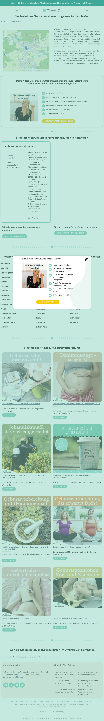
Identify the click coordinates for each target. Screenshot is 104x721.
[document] (52, 360)
